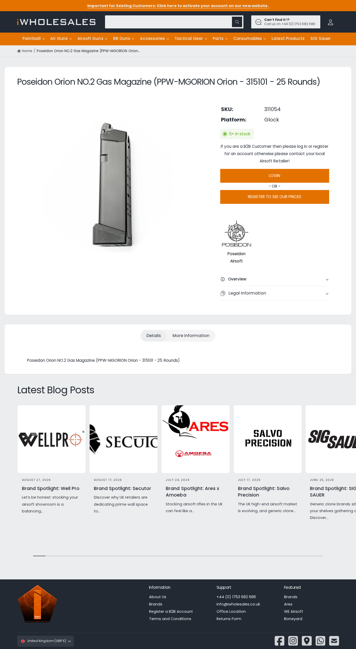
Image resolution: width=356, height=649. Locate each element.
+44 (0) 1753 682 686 (236, 596)
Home (27, 50)
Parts (218, 38)
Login (274, 175)
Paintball (31, 38)
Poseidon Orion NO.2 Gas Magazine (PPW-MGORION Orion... (88, 50)
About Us (157, 596)
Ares (288, 604)
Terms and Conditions (170, 618)
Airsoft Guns (90, 38)
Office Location (231, 611)
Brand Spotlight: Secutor (122, 488)
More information (191, 336)
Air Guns (59, 38)
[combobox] (174, 21)
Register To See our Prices (274, 196)
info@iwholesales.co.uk (238, 604)
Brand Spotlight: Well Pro (50, 488)
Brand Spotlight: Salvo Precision (264, 491)
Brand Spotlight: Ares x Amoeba (192, 491)
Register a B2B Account (171, 611)
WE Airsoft (293, 611)
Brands (155, 604)
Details (153, 336)
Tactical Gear (189, 38)
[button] (33, 39)
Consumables (247, 38)
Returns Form (229, 618)
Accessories (152, 38)
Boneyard (293, 618)
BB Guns (121, 38)
